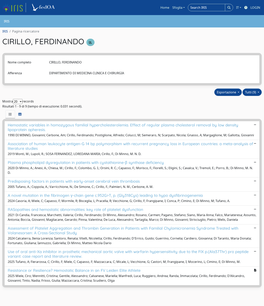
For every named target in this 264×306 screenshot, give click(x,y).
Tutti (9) (251, 92)
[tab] (10, 114)
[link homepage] (14, 7)
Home (164, 7)
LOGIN (255, 7)
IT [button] (237, 7)
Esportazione (227, 92)
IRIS (5, 31)
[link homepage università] (44, 7)
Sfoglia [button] (177, 7)
